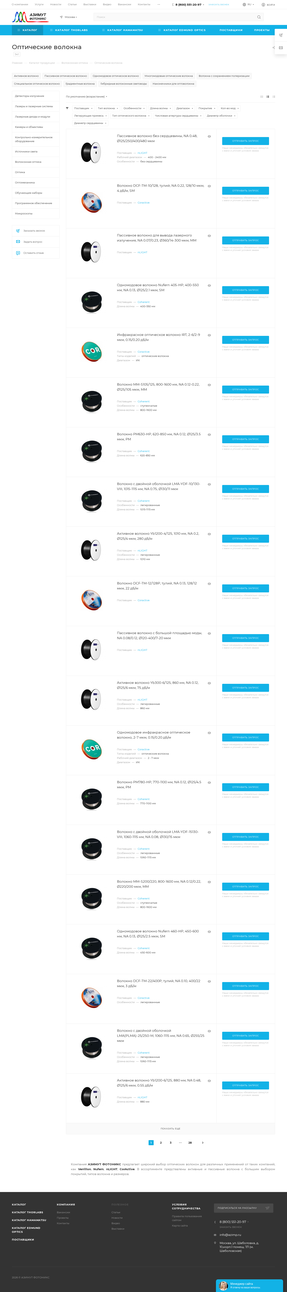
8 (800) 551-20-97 (188, 4)
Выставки (117, 1228)
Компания (66, 1204)
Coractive (144, 202)
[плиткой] (261, 96)
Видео (115, 1223)
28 (190, 1142)
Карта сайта (180, 1225)
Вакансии (63, 1212)
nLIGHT (142, 152)
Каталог (19, 1204)
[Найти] (259, 17)
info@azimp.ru (230, 1235)
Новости (117, 1217)
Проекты (63, 1217)
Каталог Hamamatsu (29, 1220)
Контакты (63, 1223)
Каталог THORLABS (27, 1212)
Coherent (144, 302)
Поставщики (23, 1239)
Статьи (115, 1212)
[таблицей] (273, 96)
